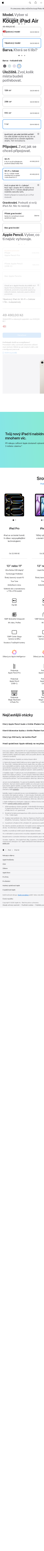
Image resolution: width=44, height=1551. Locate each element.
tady (38, 828)
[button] (30, 3)
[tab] (21, 55)
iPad (9, 850)
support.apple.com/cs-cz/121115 (18, 803)
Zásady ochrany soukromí (11, 905)
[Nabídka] (41, 3)
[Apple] (3, 850)
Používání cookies (27, 905)
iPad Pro (14, 528)
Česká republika (8, 899)
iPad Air (16, 850)
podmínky (16, 789)
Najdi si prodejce (23, 895)
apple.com (6, 843)
